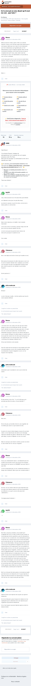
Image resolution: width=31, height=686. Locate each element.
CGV (2, 678)
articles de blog (18, 123)
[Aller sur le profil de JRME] (3, 144)
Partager (16, 658)
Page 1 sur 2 (16, 31)
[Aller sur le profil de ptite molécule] (3, 286)
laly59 (8, 192)
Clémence (9, 250)
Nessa (5, 17)
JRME (7, 143)
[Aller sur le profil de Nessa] (3, 38)
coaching (18, 124)
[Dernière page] (28, 31)
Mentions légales (21, 676)
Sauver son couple (9, 105)
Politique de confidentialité (8, 676)
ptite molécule (10, 285)
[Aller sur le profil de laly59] (3, 193)
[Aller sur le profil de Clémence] (3, 251)
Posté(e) (13, 39)
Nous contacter (15, 681)
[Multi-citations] (2, 79)
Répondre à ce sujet (15, 25)
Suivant (24, 31)
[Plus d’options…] (28, 38)
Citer (6, 78)
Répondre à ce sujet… (10, 649)
